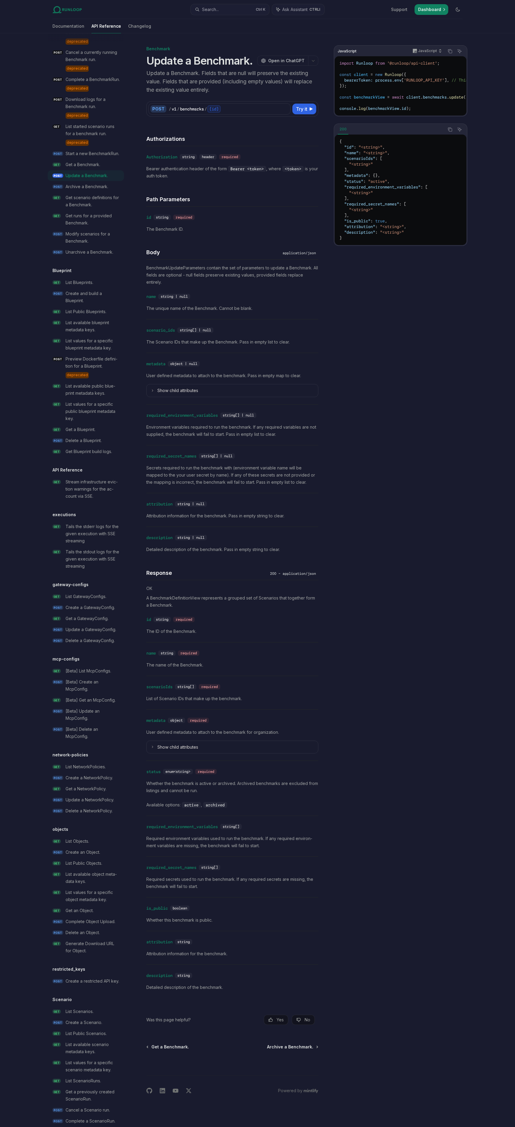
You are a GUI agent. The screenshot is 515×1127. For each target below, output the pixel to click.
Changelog (139, 26)
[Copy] (285, 109)
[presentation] (91, 580)
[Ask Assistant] (459, 51)
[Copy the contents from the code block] (450, 51)
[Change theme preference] (458, 9)
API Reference (106, 26)
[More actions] (313, 61)
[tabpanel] (400, 190)
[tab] (343, 129)
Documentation (68, 26)
